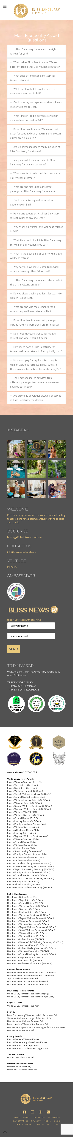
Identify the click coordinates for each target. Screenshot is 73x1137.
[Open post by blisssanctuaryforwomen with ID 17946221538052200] (16, 469)
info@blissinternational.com (21, 552)
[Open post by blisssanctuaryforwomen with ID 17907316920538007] (16, 449)
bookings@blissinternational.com (24, 537)
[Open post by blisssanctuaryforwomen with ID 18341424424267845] (57, 469)
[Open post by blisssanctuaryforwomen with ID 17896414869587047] (36, 469)
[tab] (36, 51)
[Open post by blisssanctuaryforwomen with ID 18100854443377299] (36, 449)
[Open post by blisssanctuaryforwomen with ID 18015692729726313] (57, 489)
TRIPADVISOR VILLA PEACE (23, 689)
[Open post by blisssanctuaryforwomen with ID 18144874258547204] (36, 489)
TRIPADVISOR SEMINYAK (21, 686)
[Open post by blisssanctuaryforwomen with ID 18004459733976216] (16, 489)
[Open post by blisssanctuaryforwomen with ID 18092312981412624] (57, 449)
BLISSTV (12, 567)
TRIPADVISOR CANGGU (20, 682)
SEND (13, 649)
